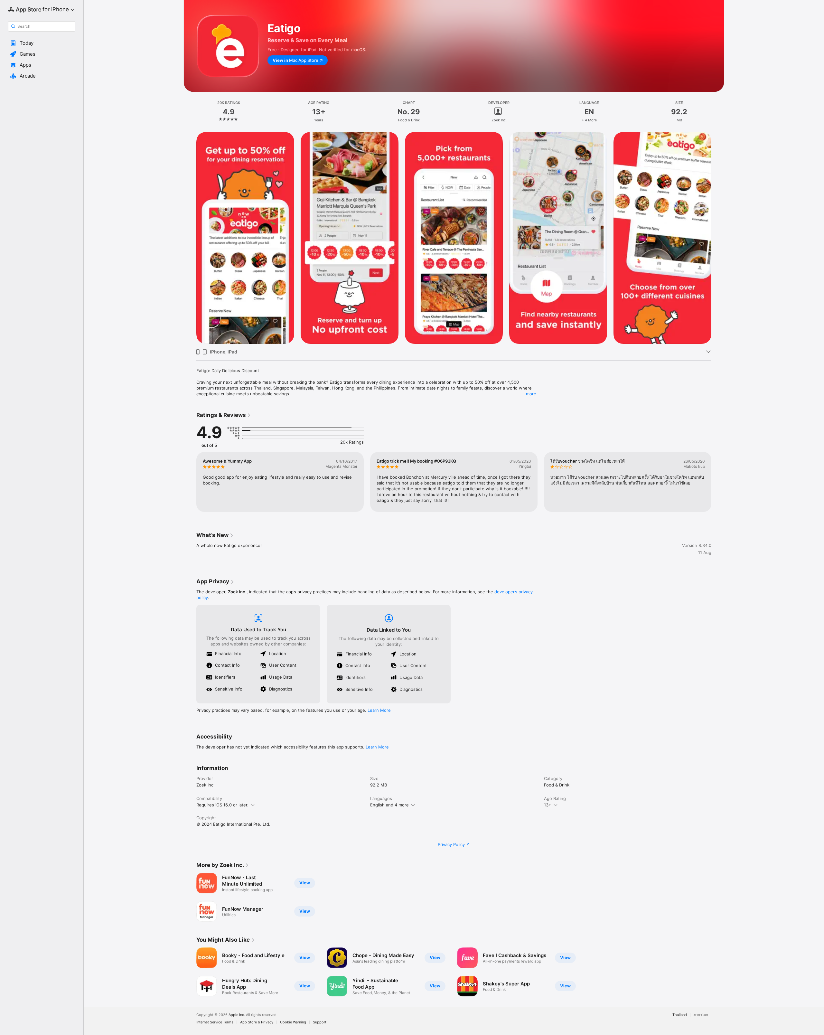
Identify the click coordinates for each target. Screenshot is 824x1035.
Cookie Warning (293, 1022)
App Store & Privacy (256, 1022)
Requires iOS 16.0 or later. (222, 804)
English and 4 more (389, 804)
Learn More (379, 710)
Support (319, 1022)
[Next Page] (717, 238)
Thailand (679, 1015)
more (531, 393)
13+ (547, 804)
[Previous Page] (189, 238)
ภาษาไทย (701, 1015)
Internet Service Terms (214, 1022)
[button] (41, 43)
